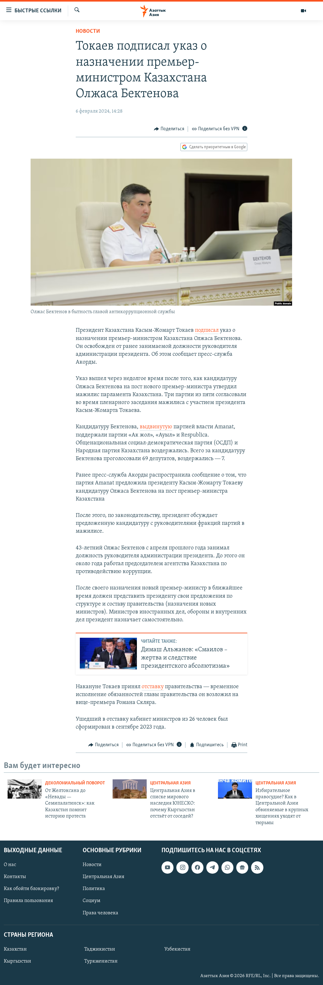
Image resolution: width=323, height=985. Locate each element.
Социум (91, 900)
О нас (10, 864)
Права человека (100, 912)
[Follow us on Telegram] (212, 867)
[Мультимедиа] (303, 10)
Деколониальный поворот (75, 783)
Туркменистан (101, 961)
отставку (153, 687)
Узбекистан (177, 949)
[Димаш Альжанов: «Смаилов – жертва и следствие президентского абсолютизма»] (108, 654)
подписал (207, 330)
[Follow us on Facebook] (197, 867)
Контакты (15, 876)
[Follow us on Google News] (242, 867)
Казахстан (15, 949)
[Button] (169, 129)
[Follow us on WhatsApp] (227, 867)
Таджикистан (99, 949)
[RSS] (257, 867)
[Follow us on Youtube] (167, 867)
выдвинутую (156, 427)
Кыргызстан (17, 961)
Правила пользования (28, 900)
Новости (88, 31)
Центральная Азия (170, 783)
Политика (94, 888)
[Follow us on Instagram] (182, 867)
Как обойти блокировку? (31, 888)
